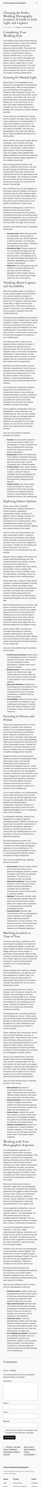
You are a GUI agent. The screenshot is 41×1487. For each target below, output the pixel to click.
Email (6, 1412)
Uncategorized (27, 27)
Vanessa (18, 27)
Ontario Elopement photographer (14, 3)
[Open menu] (36, 3)
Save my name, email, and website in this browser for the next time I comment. (22, 1431)
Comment (7, 1381)
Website (6, 1421)
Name (6, 1403)
